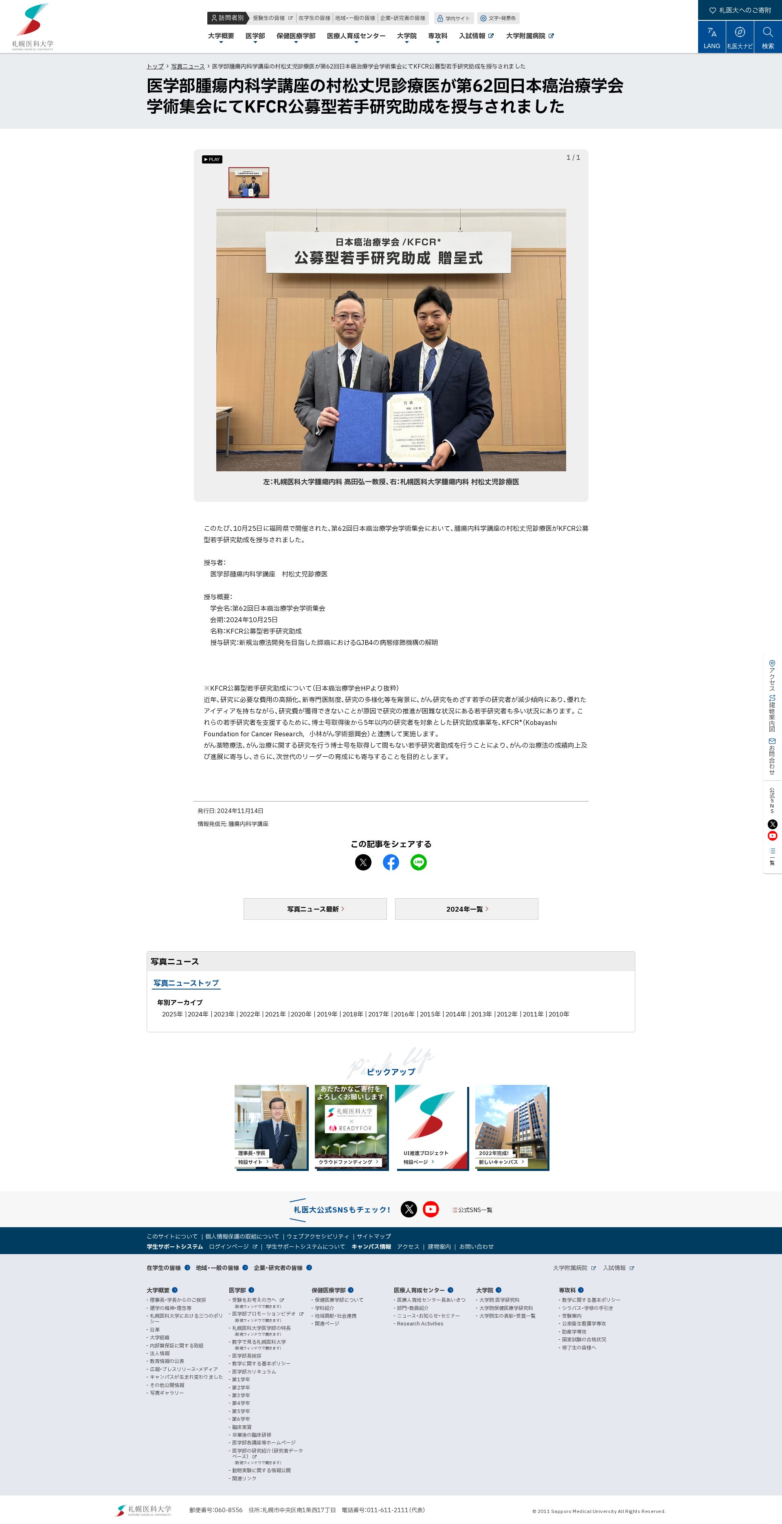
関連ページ (327, 1323)
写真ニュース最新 (313, 909)
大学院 (484, 1290)
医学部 (237, 1290)
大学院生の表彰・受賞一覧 (507, 1316)
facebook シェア (391, 862)
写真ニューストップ (186, 982)
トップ (155, 66)
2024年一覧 (464, 909)
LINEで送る (419, 862)
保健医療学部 (329, 1290)
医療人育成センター (419, 1290)
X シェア (363, 862)
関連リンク (244, 1478)
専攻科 (567, 1290)
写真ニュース (188, 66)
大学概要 (158, 1290)
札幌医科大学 (32, 26)
